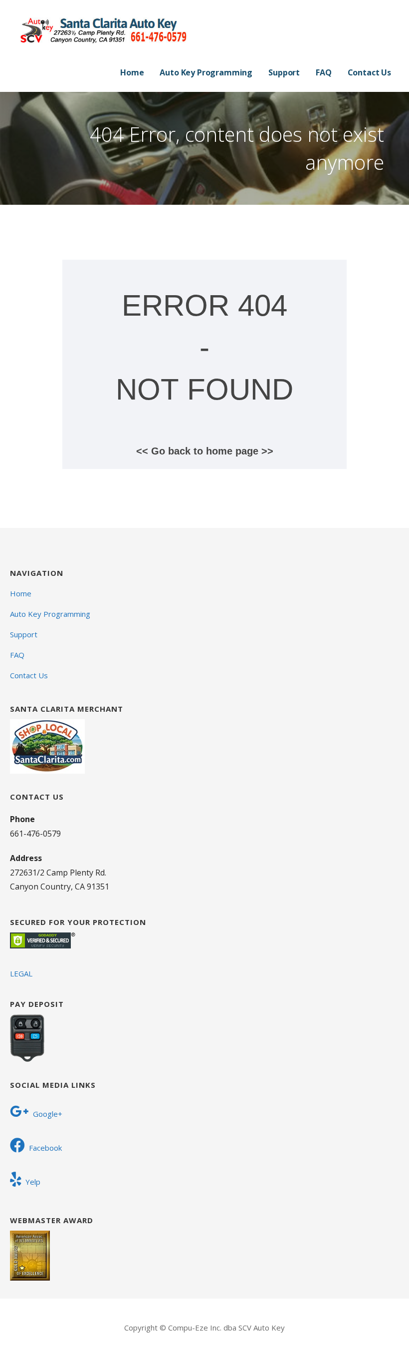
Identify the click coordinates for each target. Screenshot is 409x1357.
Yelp (32, 1182)
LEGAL (21, 973)
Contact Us (369, 72)
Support (284, 72)
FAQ (324, 72)
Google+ (47, 1114)
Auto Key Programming (206, 72)
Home (132, 72)
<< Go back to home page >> (204, 451)
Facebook (45, 1148)
